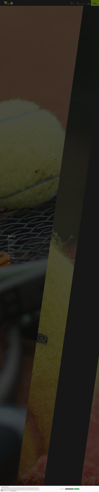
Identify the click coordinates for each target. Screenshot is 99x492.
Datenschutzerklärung (14, 490)
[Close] (2, 489)
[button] (2, 490)
